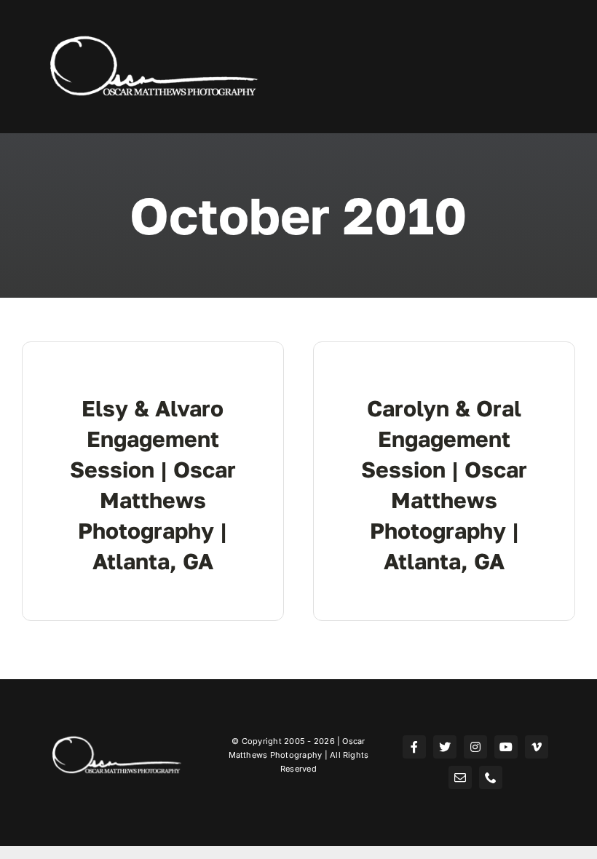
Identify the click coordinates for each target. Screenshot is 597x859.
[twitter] (444, 747)
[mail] (460, 777)
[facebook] (414, 747)
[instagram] (475, 747)
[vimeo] (536, 747)
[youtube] (506, 747)
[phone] (490, 777)
